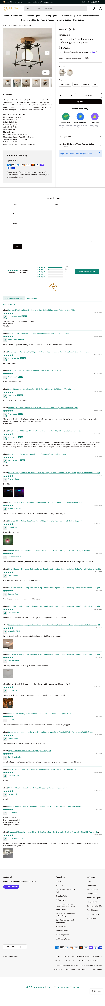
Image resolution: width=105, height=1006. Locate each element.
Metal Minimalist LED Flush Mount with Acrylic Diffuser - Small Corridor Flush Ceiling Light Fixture (45, 431)
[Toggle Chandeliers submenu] (23, 15)
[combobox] (55, 8)
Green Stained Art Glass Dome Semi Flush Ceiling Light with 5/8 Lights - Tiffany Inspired (41, 389)
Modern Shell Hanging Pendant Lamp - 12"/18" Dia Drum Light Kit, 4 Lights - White (40, 713)
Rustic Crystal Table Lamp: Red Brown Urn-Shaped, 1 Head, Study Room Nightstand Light (43, 408)
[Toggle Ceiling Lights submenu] (58, 15)
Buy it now (80, 102)
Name (15, 204)
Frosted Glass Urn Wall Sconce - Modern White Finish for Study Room (34, 370)
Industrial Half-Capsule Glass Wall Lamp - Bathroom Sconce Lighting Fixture (37, 454)
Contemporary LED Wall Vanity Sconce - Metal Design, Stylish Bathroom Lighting (39, 333)
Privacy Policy (61, 926)
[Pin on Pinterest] (74, 29)
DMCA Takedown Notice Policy (81, 956)
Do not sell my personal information (92, 965)
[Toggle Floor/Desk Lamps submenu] (100, 15)
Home (6, 15)
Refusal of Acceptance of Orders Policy (67, 965)
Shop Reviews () (33, 298)
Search (58, 881)
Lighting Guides (64, 20)
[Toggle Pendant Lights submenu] (41, 15)
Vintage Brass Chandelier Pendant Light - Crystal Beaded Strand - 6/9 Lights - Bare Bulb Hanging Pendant (49, 550)
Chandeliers (16, 15)
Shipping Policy (62, 896)
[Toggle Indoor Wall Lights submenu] (80, 15)
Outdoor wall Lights (30, 20)
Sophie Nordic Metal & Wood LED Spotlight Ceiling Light (29, 751)
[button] (100, 8)
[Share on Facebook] (70, 29)
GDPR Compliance (63, 939)
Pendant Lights (33, 15)
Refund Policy (61, 900)
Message (16, 224)
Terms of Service (62, 931)
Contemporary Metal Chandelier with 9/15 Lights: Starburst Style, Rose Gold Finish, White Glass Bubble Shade (50, 732)
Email (56, 204)
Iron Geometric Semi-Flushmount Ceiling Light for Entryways (21, 25)
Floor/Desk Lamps (91, 15)
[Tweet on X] (66, 29)
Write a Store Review (87, 271)
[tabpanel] (27, 122)
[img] (18, 270)
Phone (15, 214)
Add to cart (88, 95)
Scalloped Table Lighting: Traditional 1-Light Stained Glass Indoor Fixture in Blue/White (41, 310)
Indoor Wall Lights (70, 15)
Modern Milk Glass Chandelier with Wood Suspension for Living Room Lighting (38, 788)
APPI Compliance (62, 935)
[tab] (7, 94)
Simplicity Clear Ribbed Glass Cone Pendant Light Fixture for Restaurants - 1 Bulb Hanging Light (45, 502)
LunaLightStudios (13, 956)
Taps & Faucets (47, 20)
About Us (59, 885)
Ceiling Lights (51, 15)
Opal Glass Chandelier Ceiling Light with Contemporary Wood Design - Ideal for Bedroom (42, 769)
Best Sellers (78, 20)
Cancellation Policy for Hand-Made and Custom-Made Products (66, 906)
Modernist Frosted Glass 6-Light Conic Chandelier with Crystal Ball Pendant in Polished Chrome (44, 806)
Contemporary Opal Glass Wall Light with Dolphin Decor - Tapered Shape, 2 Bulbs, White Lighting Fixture (48, 352)
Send (17, 247)
